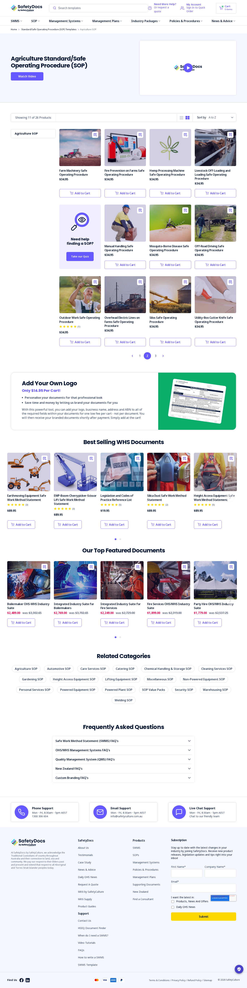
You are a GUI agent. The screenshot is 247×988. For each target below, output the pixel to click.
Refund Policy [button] (194, 980)
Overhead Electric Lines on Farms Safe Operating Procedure (122, 322)
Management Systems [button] (146, 862)
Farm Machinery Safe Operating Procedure (73, 173)
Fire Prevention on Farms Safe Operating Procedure (124, 173)
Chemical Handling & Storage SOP (167, 669)
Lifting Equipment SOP (121, 679)
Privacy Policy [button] (179, 980)
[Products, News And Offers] (173, 901)
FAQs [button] (81, 950)
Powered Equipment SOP (77, 690)
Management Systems (64, 21)
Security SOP (184, 690)
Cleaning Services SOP (216, 669)
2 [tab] (120, 539)
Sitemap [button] (208, 980)
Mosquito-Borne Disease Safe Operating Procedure (169, 248)
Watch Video (27, 76)
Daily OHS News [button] (87, 877)
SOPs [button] (136, 855)
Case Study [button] (84, 862)
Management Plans (105, 21)
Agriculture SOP (26, 669)
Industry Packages (144, 21)
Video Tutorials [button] (86, 942)
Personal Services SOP (34, 690)
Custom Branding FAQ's (72, 778)
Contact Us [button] (84, 920)
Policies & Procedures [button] (145, 869)
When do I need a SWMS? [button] (93, 935)
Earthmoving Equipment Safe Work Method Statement (26, 498)
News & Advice (222, 21)
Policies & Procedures (185, 21)
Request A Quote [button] (88, 884)
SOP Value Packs (153, 690)
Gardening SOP (32, 679)
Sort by (201, 117)
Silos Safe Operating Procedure (163, 320)
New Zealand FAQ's (69, 769)
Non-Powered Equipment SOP (204, 679)
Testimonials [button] (85, 855)
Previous (13, 497)
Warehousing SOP (215, 690)
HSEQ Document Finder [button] (92, 928)
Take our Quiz (80, 256)
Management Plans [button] (144, 877)
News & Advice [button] (87, 869)
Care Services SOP (93, 669)
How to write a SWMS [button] (91, 957)
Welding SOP (124, 700)
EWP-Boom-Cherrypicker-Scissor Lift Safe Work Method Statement (75, 500)
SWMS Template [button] (87, 964)
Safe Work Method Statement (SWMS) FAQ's (87, 741)
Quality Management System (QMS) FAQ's (85, 759)
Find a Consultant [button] (143, 899)
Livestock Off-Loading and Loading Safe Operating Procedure (212, 175)
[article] (45, 812)
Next (230, 497)
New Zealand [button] (140, 891)
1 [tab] (116, 539)
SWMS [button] (136, 847)
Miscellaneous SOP (160, 679)
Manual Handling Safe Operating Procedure (119, 248)
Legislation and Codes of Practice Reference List (117, 498)
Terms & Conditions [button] (159, 980)
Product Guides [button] (87, 906)
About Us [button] (83, 847)
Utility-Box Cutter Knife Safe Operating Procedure (214, 320)
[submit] (54, 8)
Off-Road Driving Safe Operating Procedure (209, 248)
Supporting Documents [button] (146, 884)
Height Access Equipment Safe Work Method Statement (214, 498)
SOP (34, 21)
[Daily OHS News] (173, 906)
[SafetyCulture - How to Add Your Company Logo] (188, 67)
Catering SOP (125, 669)
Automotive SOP (59, 669)
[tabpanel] (28, 493)
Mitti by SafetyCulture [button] (91, 891)
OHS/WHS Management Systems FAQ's (83, 750)
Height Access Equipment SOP (74, 679)
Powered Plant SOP (118, 690)
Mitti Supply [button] (85, 899)
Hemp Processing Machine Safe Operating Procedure (167, 173)
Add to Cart (82, 193)
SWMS (15, 21)
